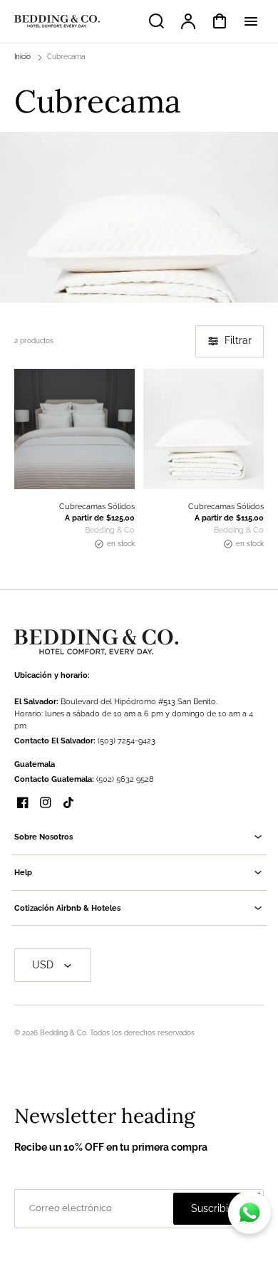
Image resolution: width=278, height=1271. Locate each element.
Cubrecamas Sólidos (97, 506)
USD (42, 965)
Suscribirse (216, 1208)
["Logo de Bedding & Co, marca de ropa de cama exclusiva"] (96, 641)
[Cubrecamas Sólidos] (74, 429)
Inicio (22, 57)
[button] (139, 837)
